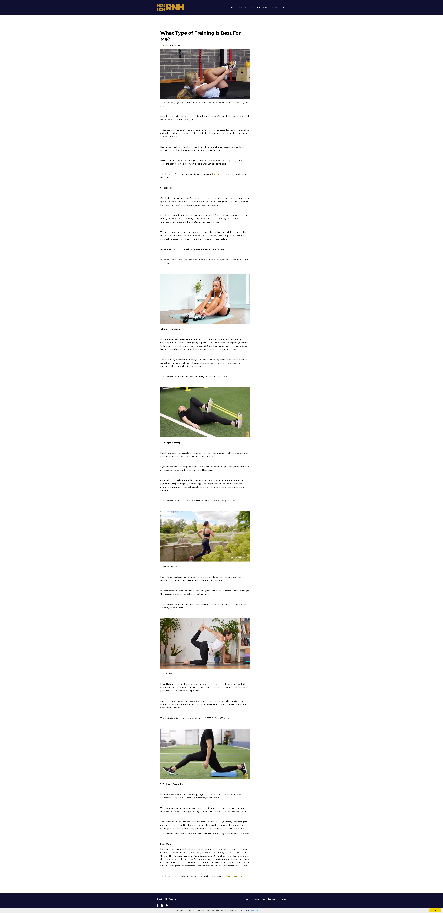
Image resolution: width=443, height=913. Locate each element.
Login (282, 7)
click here (215, 174)
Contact (273, 7)
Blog (265, 7)
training (164, 45)
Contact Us (260, 899)
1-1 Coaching (254, 7)
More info (254, 910)
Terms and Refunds (277, 899)
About (233, 7)
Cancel (249, 899)
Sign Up (242, 7)
